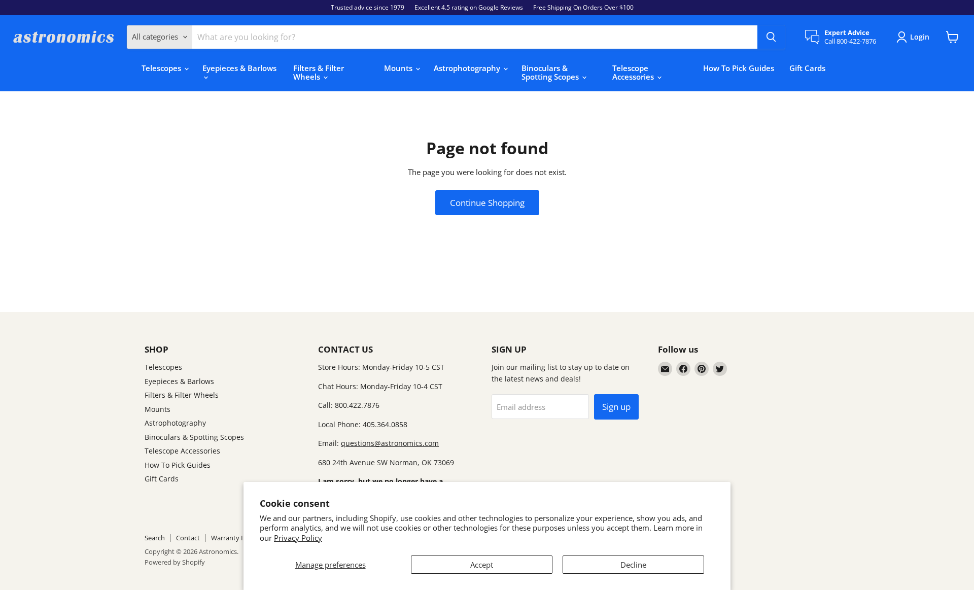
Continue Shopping (487, 203)
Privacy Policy (298, 538)
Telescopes (162, 68)
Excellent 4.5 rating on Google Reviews (468, 7)
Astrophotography (468, 68)
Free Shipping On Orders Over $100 (583, 7)
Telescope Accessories (634, 72)
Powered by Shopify (175, 562)
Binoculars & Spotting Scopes (551, 72)
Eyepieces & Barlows (239, 68)
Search (155, 537)
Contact (188, 537)
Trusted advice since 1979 (367, 7)
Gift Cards (807, 68)
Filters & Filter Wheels (318, 72)
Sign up (616, 406)
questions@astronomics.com (390, 443)
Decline (633, 565)
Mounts (399, 68)
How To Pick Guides (738, 68)
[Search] (771, 37)
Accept (481, 565)
